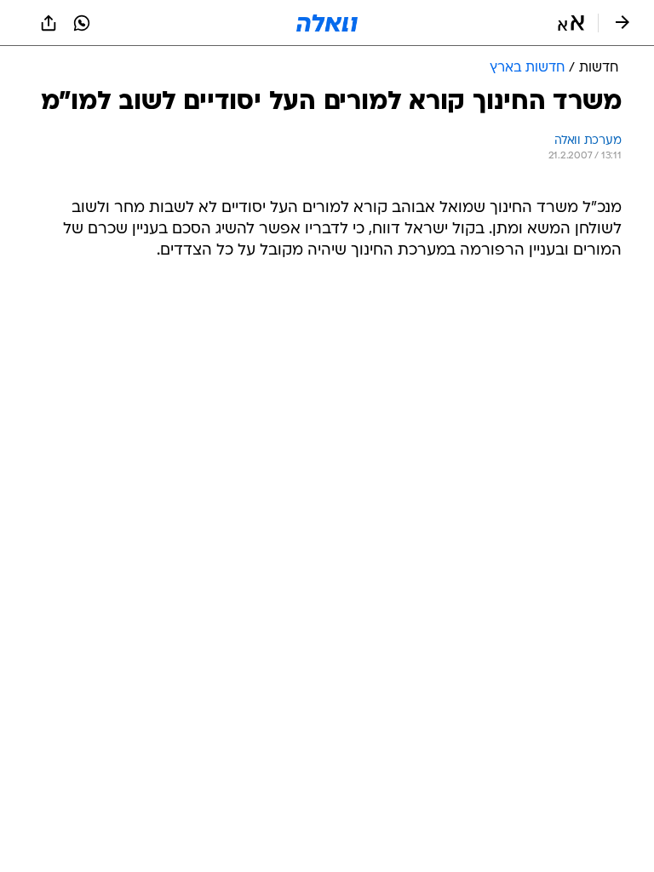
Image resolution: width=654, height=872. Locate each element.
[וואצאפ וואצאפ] (81, 23)
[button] (571, 23)
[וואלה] (327, 23)
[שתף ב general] (48, 23)
